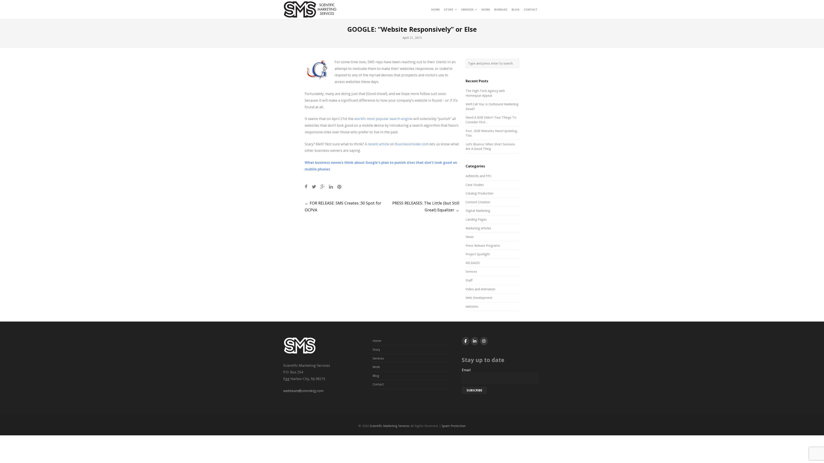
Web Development (479, 298)
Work (376, 367)
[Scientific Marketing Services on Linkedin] (475, 341)
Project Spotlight (478, 254)
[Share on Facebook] (306, 186)
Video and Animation (480, 289)
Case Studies (475, 185)
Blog (376, 376)
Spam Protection (454, 426)
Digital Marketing (478, 211)
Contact (378, 384)
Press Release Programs (483, 246)
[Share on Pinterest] (339, 186)
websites (472, 306)
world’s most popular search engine (383, 118)
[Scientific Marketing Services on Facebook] (466, 341)
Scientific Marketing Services (390, 426)
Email (466, 370)
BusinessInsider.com (412, 144)
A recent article (377, 144)
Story (376, 349)
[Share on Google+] (322, 186)
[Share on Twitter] (314, 186)
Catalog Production (479, 193)
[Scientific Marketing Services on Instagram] (484, 341)
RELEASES (473, 263)
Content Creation (478, 202)
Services (471, 271)
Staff (469, 280)
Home (377, 341)
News (470, 237)
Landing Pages (476, 219)
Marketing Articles (478, 228)
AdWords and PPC (479, 176)
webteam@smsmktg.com (303, 390)
